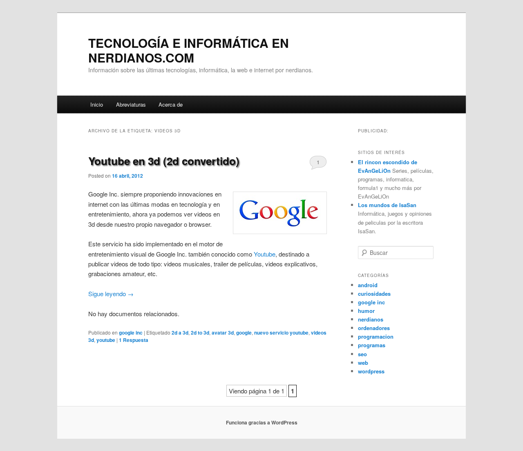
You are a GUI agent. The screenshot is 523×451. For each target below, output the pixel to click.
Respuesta (133, 340)
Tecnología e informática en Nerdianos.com (188, 50)
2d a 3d (180, 332)
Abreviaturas (131, 104)
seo (362, 354)
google (244, 332)
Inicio (96, 104)
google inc (131, 332)
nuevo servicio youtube (281, 332)
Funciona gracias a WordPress (261, 422)
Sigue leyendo (111, 293)
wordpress (371, 371)
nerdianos (370, 319)
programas (371, 345)
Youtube (264, 254)
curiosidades (374, 293)
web (363, 362)
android (368, 285)
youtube (105, 340)
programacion (375, 336)
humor (366, 311)
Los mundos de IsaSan (387, 205)
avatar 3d (223, 332)
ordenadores (374, 328)
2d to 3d (200, 332)
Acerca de (171, 104)
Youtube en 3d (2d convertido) (163, 160)
